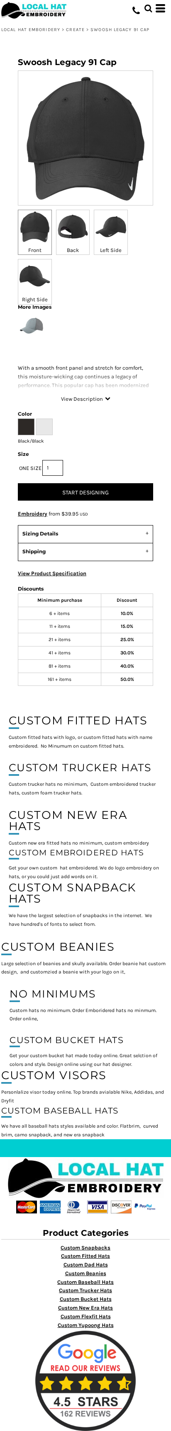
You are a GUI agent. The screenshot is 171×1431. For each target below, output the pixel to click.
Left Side (111, 250)
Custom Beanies (85, 1273)
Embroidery (32, 514)
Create (75, 29)
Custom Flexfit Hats (86, 1316)
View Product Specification (52, 573)
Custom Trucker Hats (85, 1290)
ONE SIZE (30, 468)
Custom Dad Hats (86, 1265)
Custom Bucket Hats (86, 1299)
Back (73, 250)
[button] (148, 8)
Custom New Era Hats (85, 1308)
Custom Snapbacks (85, 1248)
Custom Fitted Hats (85, 1256)
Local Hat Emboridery (30, 29)
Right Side (35, 299)
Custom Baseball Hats (85, 1282)
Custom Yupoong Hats (86, 1325)
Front (35, 250)
